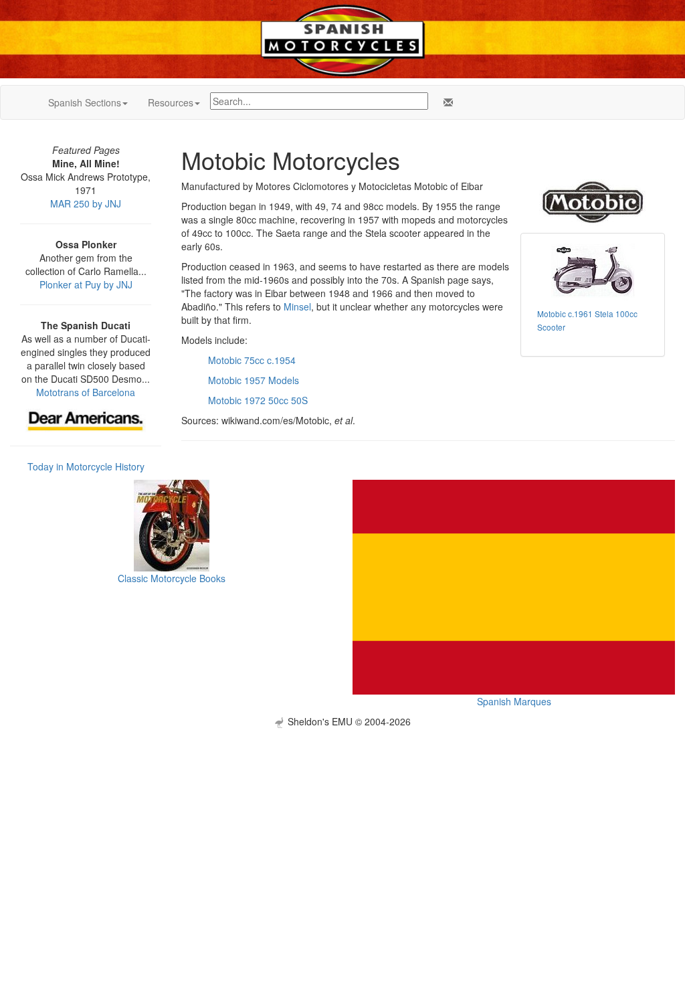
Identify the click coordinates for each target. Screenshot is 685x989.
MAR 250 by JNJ (85, 203)
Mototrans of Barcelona (85, 392)
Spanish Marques (514, 701)
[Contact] (445, 102)
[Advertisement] (342, 821)
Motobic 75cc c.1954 (252, 360)
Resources (170, 102)
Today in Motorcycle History (85, 466)
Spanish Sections (84, 102)
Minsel (297, 306)
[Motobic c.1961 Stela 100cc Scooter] (592, 272)
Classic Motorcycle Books (171, 578)
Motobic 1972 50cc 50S (258, 400)
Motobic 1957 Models (253, 380)
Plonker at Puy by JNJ (85, 284)
